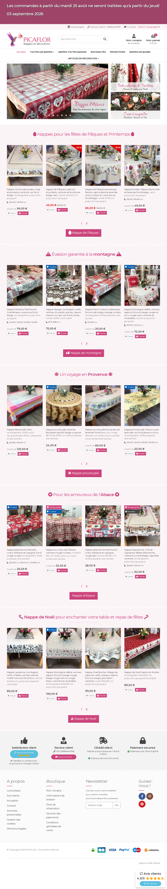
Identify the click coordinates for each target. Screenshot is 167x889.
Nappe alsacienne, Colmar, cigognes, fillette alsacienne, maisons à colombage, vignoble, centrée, (141, 555)
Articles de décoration (82, 58)
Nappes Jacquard (140, 52)
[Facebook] (142, 796)
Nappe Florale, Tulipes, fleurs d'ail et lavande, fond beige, (141, 192)
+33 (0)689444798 (65, 751)
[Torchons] (135, 77)
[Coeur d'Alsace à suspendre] (135, 105)
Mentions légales (16, 828)
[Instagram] (149, 796)
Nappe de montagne (85, 353)
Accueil (21, 52)
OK (116, 805)
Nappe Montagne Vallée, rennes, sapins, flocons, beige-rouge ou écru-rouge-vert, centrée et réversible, (142, 315)
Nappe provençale (85, 473)
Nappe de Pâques (85, 233)
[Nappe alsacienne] (57, 91)
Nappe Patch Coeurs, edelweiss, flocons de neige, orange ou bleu (103, 314)
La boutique (77, 27)
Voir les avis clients (25, 752)
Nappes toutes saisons (72, 52)
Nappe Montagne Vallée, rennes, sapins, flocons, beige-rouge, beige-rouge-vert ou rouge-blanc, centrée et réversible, (64, 679)
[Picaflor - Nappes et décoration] (30, 38)
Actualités (12, 800)
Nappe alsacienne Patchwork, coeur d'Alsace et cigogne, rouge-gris (101, 554)
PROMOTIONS (117, 52)
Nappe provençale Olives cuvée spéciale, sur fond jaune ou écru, (141, 434)
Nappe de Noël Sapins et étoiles (141, 675)
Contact (131, 27)
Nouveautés (98, 52)
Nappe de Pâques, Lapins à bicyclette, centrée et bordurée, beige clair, (63, 194)
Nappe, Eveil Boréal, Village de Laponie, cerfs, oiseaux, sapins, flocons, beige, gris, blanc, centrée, (101, 678)
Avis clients (13, 795)
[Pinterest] (142, 804)
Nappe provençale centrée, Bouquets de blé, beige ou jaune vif (64, 434)
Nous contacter (64, 757)
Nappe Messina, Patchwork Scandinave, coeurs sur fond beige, (23, 314)
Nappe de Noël (85, 719)
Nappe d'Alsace (83, 595)
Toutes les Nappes (41, 52)
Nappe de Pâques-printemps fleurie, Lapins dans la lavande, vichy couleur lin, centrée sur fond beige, (101, 195)
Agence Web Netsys (149, 863)
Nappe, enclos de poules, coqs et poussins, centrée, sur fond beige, (23, 194)
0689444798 (106, 27)
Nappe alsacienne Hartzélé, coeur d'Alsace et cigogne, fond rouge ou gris (24, 554)
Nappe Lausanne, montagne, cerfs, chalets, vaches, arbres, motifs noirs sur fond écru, (24, 678)
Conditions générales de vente (53, 826)
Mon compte (53, 790)
